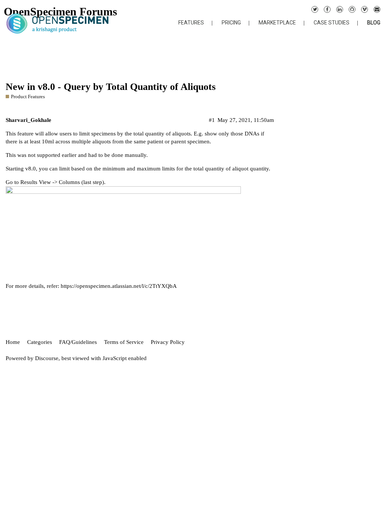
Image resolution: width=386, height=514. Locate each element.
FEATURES (191, 23)
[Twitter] (314, 9)
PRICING (231, 23)
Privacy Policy (168, 342)
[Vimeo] (364, 9)
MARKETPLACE (277, 23)
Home (13, 342)
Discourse (46, 358)
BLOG (373, 23)
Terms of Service (124, 342)
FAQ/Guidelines (78, 342)
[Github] (352, 9)
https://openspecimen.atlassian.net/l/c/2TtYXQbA (119, 286)
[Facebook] (327, 9)
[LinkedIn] (339, 9)
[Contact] (377, 9)
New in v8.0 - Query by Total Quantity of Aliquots (111, 86)
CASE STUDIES (331, 23)
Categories (39, 342)
